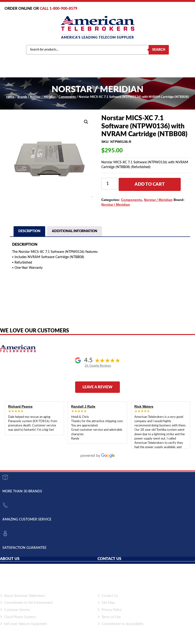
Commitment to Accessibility (122, 624)
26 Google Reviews (98, 365)
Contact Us (110, 596)
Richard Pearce (20, 406)
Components (67, 97)
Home (10, 97)
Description (29, 231)
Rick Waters (143, 406)
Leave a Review (97, 387)
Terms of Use (111, 617)
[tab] (29, 232)
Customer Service (17, 610)
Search (158, 49)
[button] (86, 122)
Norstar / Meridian (43, 97)
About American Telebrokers (24, 596)
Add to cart (150, 184)
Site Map (108, 603)
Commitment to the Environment (28, 603)
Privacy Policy (112, 610)
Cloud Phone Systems (20, 617)
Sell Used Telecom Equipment (25, 624)
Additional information (74, 231)
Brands (22, 97)
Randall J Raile (83, 406)
